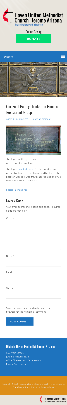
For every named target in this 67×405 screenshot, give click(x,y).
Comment (12, 218)
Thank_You (22, 189)
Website (10, 288)
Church (16, 387)
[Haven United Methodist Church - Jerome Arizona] (33, 23)
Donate (33, 39)
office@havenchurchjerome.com (23, 360)
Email (10, 272)
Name (10, 256)
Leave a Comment (41, 118)
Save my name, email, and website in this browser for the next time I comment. (28, 309)
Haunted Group (25, 169)
